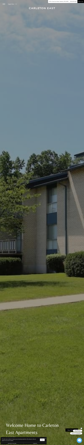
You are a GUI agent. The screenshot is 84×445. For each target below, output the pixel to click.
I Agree (42, 439)
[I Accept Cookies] (45, 438)
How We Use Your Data (12, 443)
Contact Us (35, 443)
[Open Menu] (4, 4)
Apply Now (11, 4)
